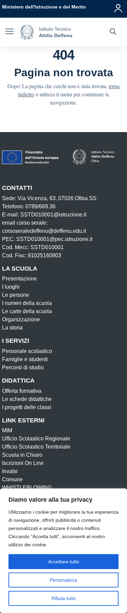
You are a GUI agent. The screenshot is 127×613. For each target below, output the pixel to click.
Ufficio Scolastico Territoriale (36, 447)
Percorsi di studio (23, 367)
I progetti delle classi (26, 407)
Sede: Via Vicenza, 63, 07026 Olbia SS (49, 198)
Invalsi (10, 471)
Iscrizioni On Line (23, 463)
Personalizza (63, 580)
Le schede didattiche (27, 399)
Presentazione (19, 278)
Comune (12, 479)
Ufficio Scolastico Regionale (36, 438)
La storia (12, 327)
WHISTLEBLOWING (27, 487)
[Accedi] (118, 7)
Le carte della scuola (27, 311)
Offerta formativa (21, 391)
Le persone (15, 295)
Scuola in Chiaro (22, 455)
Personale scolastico (27, 351)
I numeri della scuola (27, 303)
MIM (7, 430)
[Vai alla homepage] (27, 32)
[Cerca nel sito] (113, 32)
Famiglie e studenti (25, 359)
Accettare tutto (63, 561)
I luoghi (11, 287)
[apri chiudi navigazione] (9, 32)
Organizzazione (21, 319)
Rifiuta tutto (63, 598)
